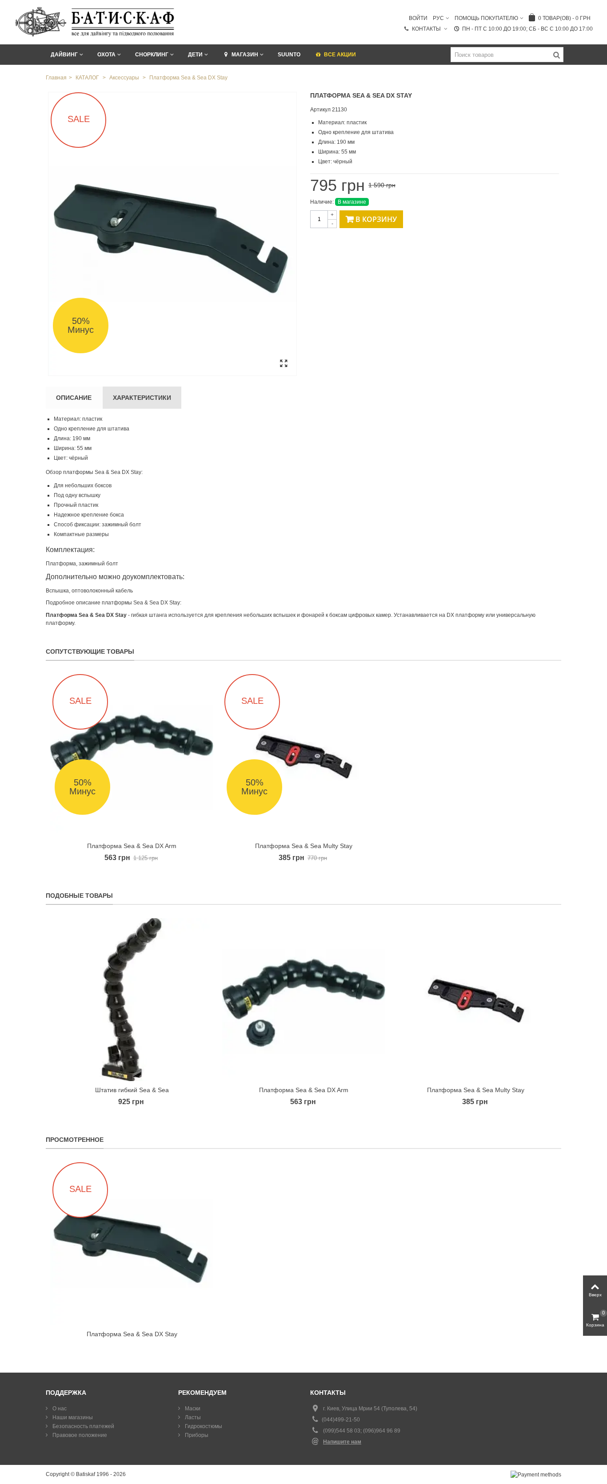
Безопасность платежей (82, 1426)
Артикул (320, 110)
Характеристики (142, 397)
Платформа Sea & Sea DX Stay (132, 1334)
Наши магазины (72, 1417)
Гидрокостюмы (203, 1426)
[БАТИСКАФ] (95, 22)
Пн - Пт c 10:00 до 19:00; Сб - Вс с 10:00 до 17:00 (527, 29)
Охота (106, 54)
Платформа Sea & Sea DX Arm (131, 845)
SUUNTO (289, 54)
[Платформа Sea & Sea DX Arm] (303, 999)
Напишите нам (342, 1442)
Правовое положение (79, 1435)
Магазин (245, 54)
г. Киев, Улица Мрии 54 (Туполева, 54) (370, 1408)
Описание (74, 397)
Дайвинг (64, 54)
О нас (59, 1408)
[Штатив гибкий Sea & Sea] (131, 999)
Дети (195, 54)
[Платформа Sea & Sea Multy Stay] (475, 999)
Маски (192, 1408)
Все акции (340, 54)
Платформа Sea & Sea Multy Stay (303, 845)
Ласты (192, 1417)
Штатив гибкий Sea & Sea (132, 1089)
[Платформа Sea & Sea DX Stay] (172, 233)
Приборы (196, 1435)
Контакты (427, 29)
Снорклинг (151, 54)
